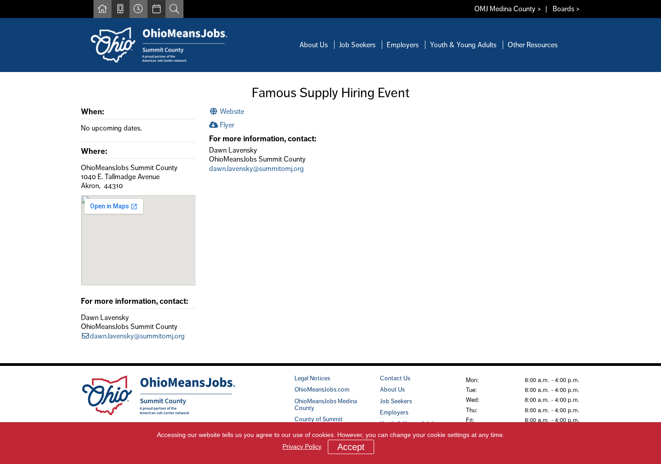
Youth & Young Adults (463, 45)
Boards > (566, 9)
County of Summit (319, 419)
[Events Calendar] (156, 9)
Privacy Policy (302, 446)
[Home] (102, 9)
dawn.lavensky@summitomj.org (137, 336)
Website (231, 111)
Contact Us (395, 378)
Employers (403, 45)
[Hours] (138, 9)
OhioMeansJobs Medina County (326, 404)
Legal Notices (312, 378)
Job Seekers (357, 45)
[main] (330, 218)
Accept (351, 447)
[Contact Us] (120, 9)
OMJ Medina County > (507, 9)
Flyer (226, 125)
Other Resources (533, 45)
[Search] (174, 9)
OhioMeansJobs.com (322, 389)
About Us (313, 45)
